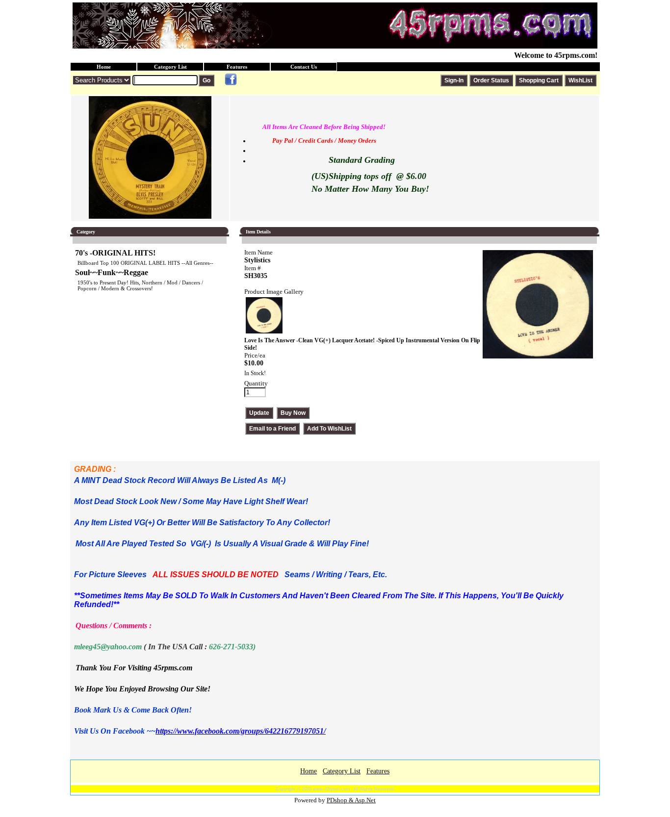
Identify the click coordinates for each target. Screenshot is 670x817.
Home (104, 67)
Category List (170, 67)
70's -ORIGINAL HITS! (115, 253)
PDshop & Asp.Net (351, 800)
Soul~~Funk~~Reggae (111, 272)
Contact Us (303, 67)
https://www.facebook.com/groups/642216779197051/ (240, 731)
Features (237, 67)
